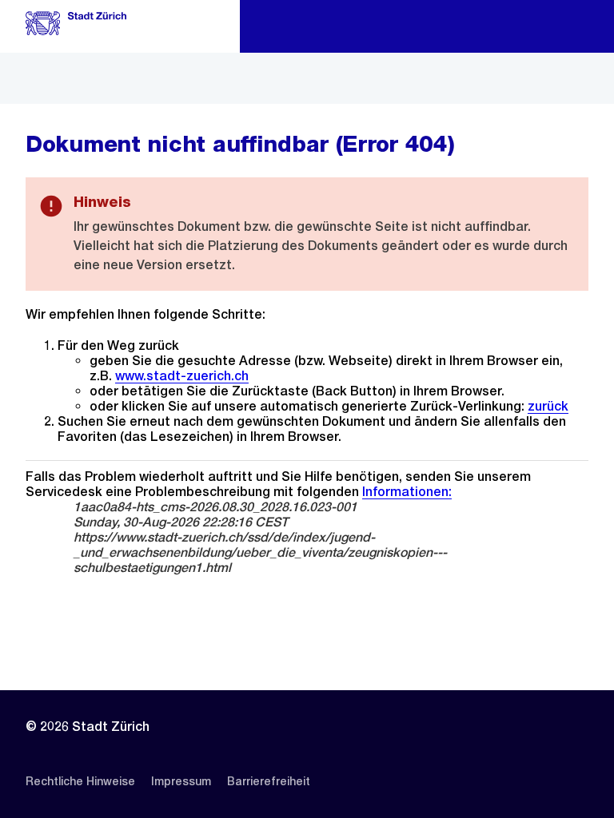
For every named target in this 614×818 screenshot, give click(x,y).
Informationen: (407, 491)
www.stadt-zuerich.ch (182, 375)
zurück (548, 406)
